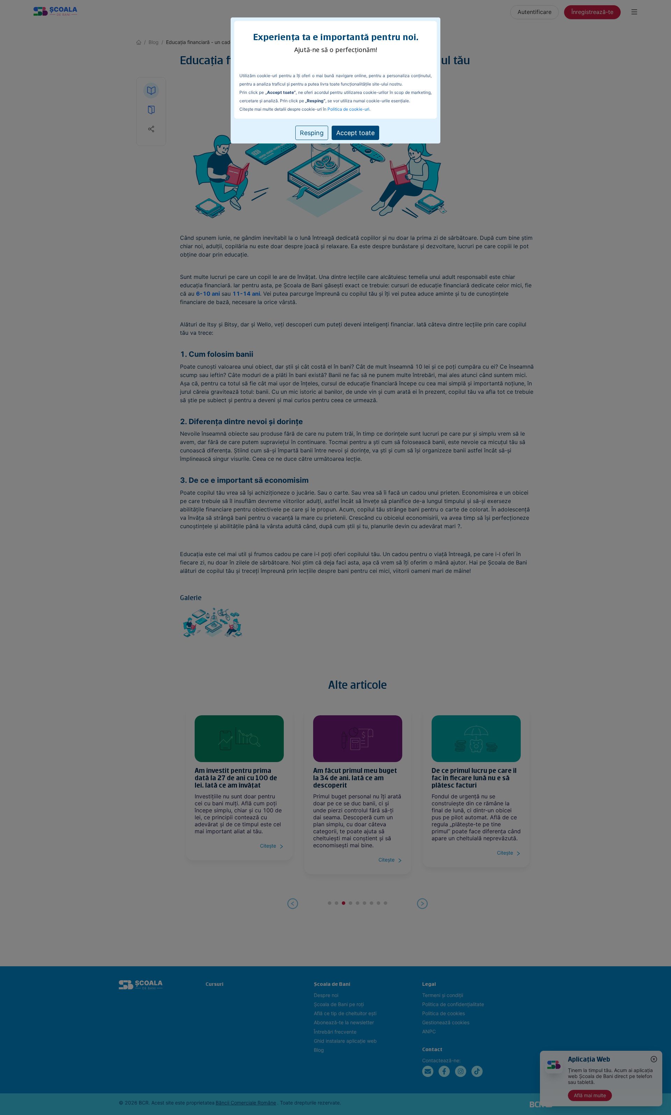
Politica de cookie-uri (348, 109)
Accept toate (355, 132)
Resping (312, 132)
